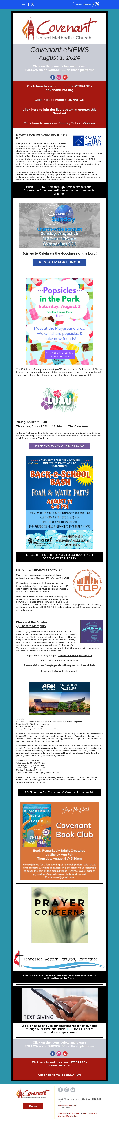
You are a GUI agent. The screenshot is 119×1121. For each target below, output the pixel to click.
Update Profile (79, 1113)
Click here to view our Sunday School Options (59, 123)
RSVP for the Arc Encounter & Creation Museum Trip (59, 792)
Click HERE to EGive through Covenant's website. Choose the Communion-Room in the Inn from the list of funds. (59, 190)
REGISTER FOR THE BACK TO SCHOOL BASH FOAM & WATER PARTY (59, 556)
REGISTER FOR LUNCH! (59, 262)
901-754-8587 (64, 1108)
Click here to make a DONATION (59, 100)
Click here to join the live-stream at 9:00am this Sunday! (59, 111)
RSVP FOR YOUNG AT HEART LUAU (59, 445)
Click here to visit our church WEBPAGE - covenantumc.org (59, 88)
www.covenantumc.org (67, 1105)
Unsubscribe (64, 1113)
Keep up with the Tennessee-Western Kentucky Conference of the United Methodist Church (59, 977)
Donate (33, 1106)
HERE (69, 1029)
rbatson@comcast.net (69, 607)
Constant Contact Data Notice (77, 1114)
